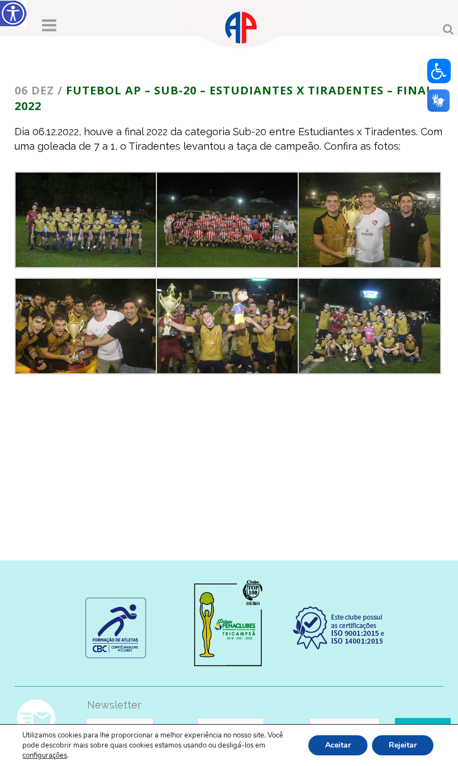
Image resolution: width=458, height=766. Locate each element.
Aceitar (338, 745)
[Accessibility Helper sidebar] (13, 13)
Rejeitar (403, 745)
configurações (44, 755)
